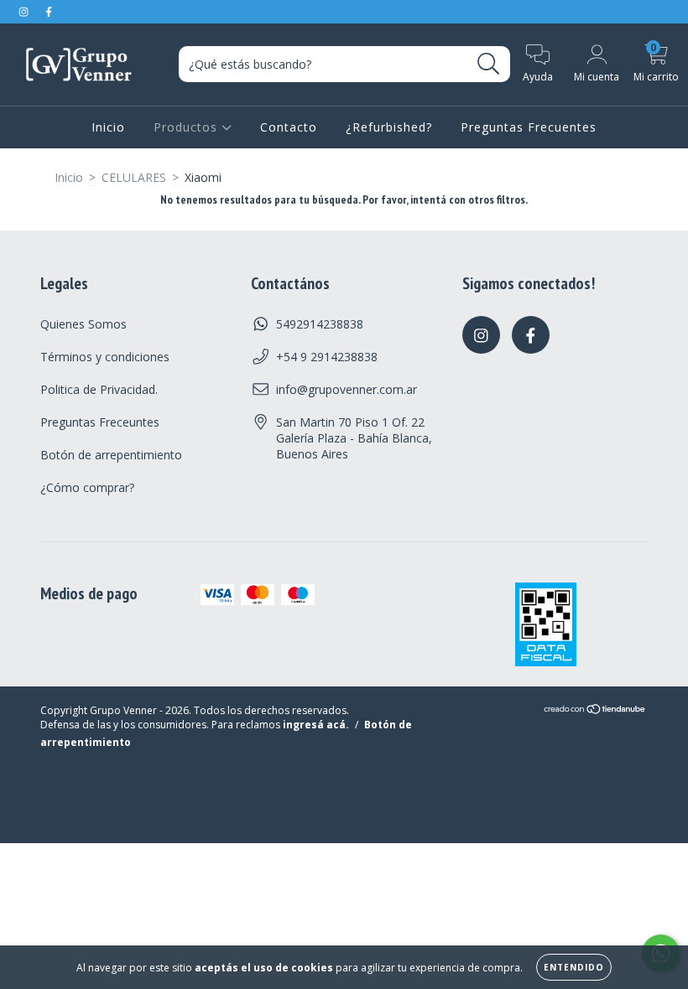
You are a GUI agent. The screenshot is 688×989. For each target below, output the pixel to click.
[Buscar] (488, 64)
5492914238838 (319, 324)
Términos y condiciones (104, 357)
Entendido (574, 967)
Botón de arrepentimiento (111, 455)
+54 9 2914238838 (327, 357)
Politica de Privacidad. (99, 389)
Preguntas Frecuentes (529, 127)
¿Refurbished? (389, 127)
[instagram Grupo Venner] (25, 11)
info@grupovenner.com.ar (346, 389)
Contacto (288, 127)
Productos (188, 127)
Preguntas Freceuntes (99, 422)
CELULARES (134, 177)
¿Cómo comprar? (87, 487)
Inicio (108, 127)
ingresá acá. (316, 724)
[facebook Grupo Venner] (49, 11)
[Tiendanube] (595, 711)
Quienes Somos (83, 324)
